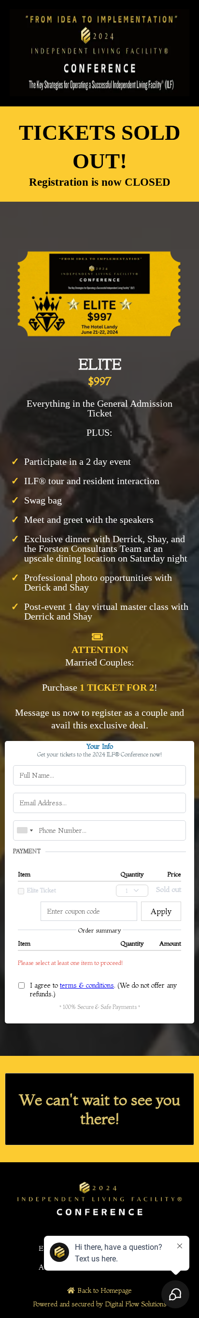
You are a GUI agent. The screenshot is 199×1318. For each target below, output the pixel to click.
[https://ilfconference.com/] (99, 52)
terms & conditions (87, 985)
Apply (161, 911)
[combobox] (25, 830)
